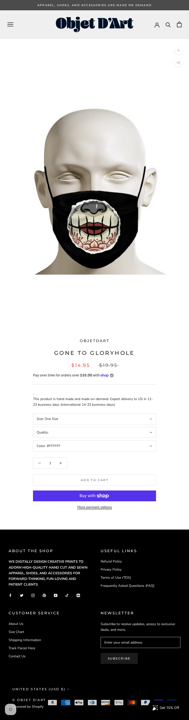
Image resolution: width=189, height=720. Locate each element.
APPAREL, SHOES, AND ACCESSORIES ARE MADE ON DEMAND (94, 5)
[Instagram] (33, 595)
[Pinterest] (44, 595)
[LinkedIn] (78, 595)
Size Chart (16, 632)
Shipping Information (25, 640)
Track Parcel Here (22, 648)
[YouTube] (55, 595)
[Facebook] (10, 595)
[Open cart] (179, 24)
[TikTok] (67, 595)
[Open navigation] (10, 24)
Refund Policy (111, 561)
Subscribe (119, 658)
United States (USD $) (38, 689)
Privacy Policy (111, 569)
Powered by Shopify (28, 706)
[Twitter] (21, 595)
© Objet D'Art (29, 700)
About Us (16, 623)
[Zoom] (178, 50)
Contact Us (17, 656)
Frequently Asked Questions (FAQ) (127, 585)
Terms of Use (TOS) (116, 577)
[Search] (168, 24)
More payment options (94, 507)
